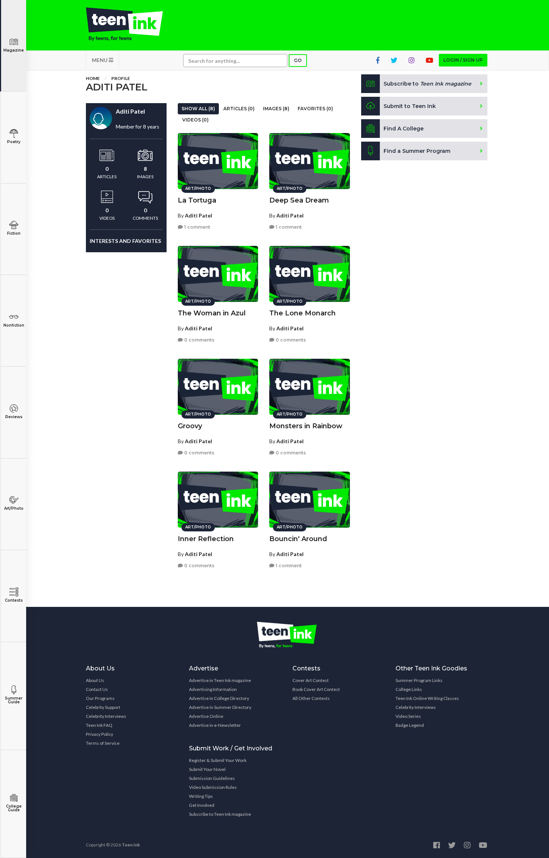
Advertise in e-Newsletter (215, 725)
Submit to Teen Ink (410, 106)
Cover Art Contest (310, 680)
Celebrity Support (103, 707)
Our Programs (100, 698)
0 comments (198, 340)
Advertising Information (213, 689)
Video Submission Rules (213, 787)
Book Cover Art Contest (316, 689)
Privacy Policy (99, 734)
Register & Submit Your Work (217, 760)
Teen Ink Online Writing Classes (427, 698)
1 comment (196, 227)
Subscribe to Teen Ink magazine (220, 814)
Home (93, 78)
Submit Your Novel (207, 769)
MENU (100, 60)
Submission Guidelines (212, 778)
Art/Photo (14, 508)
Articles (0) (239, 108)
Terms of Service (103, 743)
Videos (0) (195, 120)
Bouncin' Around (298, 539)
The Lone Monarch (302, 313)
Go (298, 60)
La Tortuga (197, 200)
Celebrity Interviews (106, 716)
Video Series (408, 716)
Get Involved (201, 805)
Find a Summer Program (417, 151)
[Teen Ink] (132, 24)
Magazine (13, 50)
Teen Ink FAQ (99, 725)
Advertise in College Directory (219, 698)
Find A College (404, 128)
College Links (409, 689)
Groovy (190, 426)
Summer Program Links (419, 680)
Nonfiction (13, 325)
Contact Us (97, 689)
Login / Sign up (463, 60)
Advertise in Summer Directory (220, 707)
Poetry (14, 141)
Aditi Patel (198, 215)
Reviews (13, 416)
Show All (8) (198, 108)
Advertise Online (206, 716)
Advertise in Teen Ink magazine (220, 680)
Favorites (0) (315, 108)
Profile (120, 78)
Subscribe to (427, 83)
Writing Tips (201, 796)
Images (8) (276, 108)
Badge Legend (410, 725)
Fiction (14, 233)
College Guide (14, 808)
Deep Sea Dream (299, 200)
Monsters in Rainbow (305, 426)
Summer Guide (13, 700)
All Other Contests (311, 698)
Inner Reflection (206, 539)
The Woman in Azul (212, 313)
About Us (95, 680)
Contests (14, 600)
